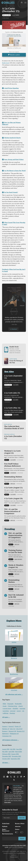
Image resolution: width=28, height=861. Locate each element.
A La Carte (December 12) (13, 437)
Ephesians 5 (5, 733)
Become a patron (15, 55)
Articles (14, 642)
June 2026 (19, 749)
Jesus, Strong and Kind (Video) (14, 159)
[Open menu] (25, 2)
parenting (6, 711)
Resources (14, 658)
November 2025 (16, 756)
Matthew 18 (5, 729)
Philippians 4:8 (14, 733)
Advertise (17, 826)
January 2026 (15, 754)
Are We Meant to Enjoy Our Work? (15, 170)
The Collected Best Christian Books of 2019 (14, 427)
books (5, 706)
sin (23, 711)
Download (14, 329)
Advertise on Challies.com (14, 48)
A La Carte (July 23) (12, 393)
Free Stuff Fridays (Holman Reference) (12, 465)
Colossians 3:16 (6, 736)
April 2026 (11, 751)
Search (22, 838)
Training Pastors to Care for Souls (15, 551)
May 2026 (5, 751)
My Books (4, 826)
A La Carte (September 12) (13, 377)
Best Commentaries (7, 834)
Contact (17, 829)
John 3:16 (12, 729)
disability (15, 708)
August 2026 (5, 749)
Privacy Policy (14, 857)
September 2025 (15, 759)
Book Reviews (14, 674)
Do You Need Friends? (11, 192)
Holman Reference (18, 32)
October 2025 (6, 759)
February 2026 (6, 754)
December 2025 (6, 756)
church (21, 706)
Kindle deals (5, 63)
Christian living (12, 706)
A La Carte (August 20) (13, 498)
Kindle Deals (15, 349)
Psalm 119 (18, 726)
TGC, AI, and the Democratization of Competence (12, 511)
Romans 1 (5, 731)
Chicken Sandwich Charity (12, 138)
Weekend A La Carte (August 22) (12, 452)
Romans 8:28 (12, 731)
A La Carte (16, 15)
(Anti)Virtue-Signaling (11, 88)
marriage (22, 708)
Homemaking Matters (13, 477)
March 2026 (18, 751)
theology (12, 713)
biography (11, 703)
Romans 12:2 (20, 731)
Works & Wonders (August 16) (15, 566)
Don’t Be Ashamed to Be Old (16, 596)
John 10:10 (19, 729)
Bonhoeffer (18, 703)
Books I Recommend (5, 830)
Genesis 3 (11, 726)
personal (12, 711)
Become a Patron (19, 823)
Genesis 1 (5, 726)
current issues (7, 708)
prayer (19, 711)
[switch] (16, 832)
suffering (5, 713)
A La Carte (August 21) (13, 487)
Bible (4, 703)
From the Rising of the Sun (16, 362)
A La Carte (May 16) (12, 408)
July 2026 (12, 749)
